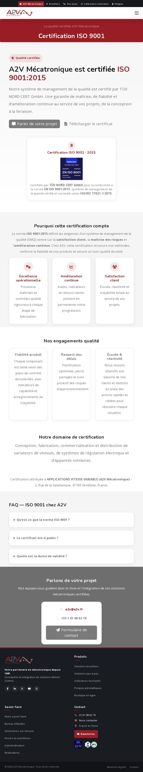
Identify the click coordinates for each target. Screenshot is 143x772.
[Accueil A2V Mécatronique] (19, 13)
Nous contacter (88, 720)
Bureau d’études (15, 723)
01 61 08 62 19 (87, 715)
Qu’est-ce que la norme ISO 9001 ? (43, 520)
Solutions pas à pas (86, 673)
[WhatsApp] (37, 689)
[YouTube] (29, 689)
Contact (134, 767)
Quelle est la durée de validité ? (42, 556)
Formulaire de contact (74, 632)
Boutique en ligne (85, 695)
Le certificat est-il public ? (37, 538)
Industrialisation (14, 745)
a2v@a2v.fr (74, 609)
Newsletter (88, 734)
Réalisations (12, 752)
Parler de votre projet (37, 123)
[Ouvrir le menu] (137, 13)
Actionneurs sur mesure (19, 731)
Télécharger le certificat (91, 123)
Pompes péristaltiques (88, 688)
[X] (22, 689)
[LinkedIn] (15, 689)
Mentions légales (116, 767)
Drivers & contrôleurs (18, 738)
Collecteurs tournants (87, 680)
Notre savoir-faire (15, 716)
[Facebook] (8, 689)
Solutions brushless (86, 666)
